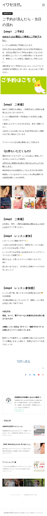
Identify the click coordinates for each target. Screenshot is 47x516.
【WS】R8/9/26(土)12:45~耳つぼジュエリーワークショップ (23, 444)
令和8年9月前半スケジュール (12, 426)
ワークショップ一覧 (9, 462)
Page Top (23, 504)
